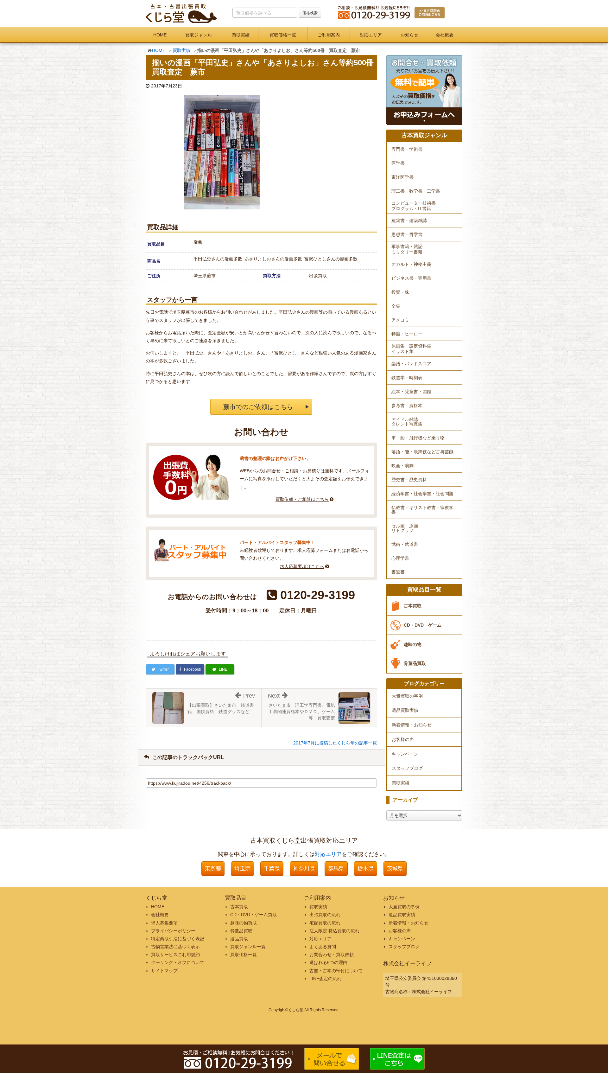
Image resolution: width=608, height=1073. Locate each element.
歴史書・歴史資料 (409, 479)
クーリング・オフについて (177, 962)
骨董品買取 (415, 663)
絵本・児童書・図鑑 (411, 391)
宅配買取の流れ (324, 922)
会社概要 (444, 34)
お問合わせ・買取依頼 (331, 954)
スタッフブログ (407, 768)
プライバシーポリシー (173, 930)
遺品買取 (239, 938)
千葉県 (272, 868)
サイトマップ (164, 970)
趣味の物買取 (243, 922)
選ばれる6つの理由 (328, 962)
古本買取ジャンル (424, 135)
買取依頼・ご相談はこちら (302, 499)
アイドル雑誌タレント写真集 (406, 421)
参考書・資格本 (406, 405)
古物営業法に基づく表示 (175, 946)
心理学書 (400, 558)
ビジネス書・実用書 (411, 278)
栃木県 (366, 868)
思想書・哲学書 (406, 234)
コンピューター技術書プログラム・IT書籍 (413, 206)
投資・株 (400, 292)
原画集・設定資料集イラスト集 (411, 348)
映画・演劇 (402, 465)
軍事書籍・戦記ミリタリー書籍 (406, 249)
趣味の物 (412, 644)
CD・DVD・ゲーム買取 (253, 914)
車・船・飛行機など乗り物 (418, 437)
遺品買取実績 (405, 710)
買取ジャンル (198, 34)
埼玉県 (242, 868)
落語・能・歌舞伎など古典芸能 (422, 451)
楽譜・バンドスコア (411, 363)
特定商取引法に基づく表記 (177, 938)
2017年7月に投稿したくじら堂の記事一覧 (335, 742)
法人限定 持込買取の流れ (334, 930)
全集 (395, 306)
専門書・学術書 (406, 149)
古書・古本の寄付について (336, 970)
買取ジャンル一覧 (248, 946)
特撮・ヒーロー (406, 333)
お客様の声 (403, 739)
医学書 (398, 163)
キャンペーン (405, 754)
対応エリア (371, 34)
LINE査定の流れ (325, 978)
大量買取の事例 (407, 696)
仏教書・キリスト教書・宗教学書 (422, 509)
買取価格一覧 (282, 34)
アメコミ (400, 320)
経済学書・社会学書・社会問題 (422, 493)
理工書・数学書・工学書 (415, 191)
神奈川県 (304, 868)
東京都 (213, 868)
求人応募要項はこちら (302, 566)
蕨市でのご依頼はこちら (258, 406)
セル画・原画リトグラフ (404, 528)
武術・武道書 (404, 544)
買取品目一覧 (424, 590)
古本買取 (412, 605)
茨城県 (395, 868)
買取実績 (241, 34)
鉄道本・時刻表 (406, 377)
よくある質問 (322, 946)
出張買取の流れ (324, 914)
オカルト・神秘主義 (411, 264)
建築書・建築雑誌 (409, 220)
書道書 (398, 571)
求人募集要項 (164, 922)
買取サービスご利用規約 (175, 954)
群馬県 (336, 868)
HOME (160, 34)
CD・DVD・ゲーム (422, 625)
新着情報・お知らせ (412, 724)
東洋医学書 (402, 177)
